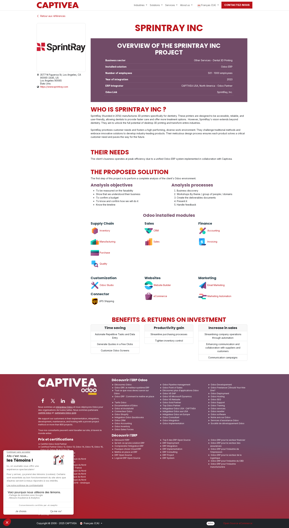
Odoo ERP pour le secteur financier (228, 440)
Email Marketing (216, 285)
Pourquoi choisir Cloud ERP (128, 449)
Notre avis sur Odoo (220, 417)
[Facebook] (42, 401)
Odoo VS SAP (169, 393)
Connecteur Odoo (123, 411)
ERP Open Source (123, 455)
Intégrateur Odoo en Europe (176, 414)
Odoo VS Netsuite (171, 399)
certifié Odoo (44, 413)
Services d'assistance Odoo (225, 420)
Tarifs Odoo (120, 402)
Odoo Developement (221, 384)
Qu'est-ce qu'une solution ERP (129, 443)
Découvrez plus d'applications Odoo (181, 390)
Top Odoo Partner (171, 405)
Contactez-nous (237, 5)
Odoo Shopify (121, 414)
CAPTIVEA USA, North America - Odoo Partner (206, 85)
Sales (157, 241)
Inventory (104, 230)
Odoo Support (218, 402)
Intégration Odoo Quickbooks (129, 417)
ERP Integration (170, 446)
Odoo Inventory (122, 426)
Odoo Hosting (218, 396)
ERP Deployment (171, 443)
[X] (53, 401)
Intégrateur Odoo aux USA (175, 411)
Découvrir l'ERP (122, 440)
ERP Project (168, 455)
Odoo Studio (106, 285)
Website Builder (162, 285)
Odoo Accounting (123, 423)
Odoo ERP (226, 66)
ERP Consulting (170, 452)
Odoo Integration (171, 420)
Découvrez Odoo (123, 384)
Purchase (104, 252)
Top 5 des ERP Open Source (176, 440)
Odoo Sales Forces (124, 429)
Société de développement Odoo (227, 423)
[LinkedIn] (63, 401)
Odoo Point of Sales (172, 387)
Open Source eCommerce (237, 523)
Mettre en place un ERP (126, 452)
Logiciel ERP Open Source (127, 458)
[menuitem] (141, 5)
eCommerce (160, 296)
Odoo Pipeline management (176, 384)
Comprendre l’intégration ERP (129, 446)
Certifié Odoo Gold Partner (53, 444)
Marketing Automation (219, 296)
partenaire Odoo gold (65, 413)
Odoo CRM (120, 420)
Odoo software (218, 414)
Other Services (202, 60)
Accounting (213, 230)
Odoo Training (218, 405)
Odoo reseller (217, 411)
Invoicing (212, 241)
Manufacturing (107, 241)
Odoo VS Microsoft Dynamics (177, 396)
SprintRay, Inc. (224, 92)
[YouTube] (73, 401)
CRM (156, 230)
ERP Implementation (172, 449)
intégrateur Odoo (64, 407)
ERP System (168, 458)
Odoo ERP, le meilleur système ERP (132, 387)
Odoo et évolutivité (124, 408)
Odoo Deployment (220, 393)
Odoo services (218, 408)
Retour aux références (52, 16)
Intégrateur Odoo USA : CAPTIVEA (179, 408)
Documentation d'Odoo (126, 405)
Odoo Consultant (171, 417)
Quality (103, 263)
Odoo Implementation (173, 423)
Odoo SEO (216, 399)
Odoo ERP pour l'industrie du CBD (227, 461)
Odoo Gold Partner (172, 402)
